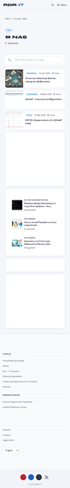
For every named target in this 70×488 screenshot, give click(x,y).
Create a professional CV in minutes (20, 381)
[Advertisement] (34, 160)
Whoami (7, 429)
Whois (6, 366)
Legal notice (8, 440)
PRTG (29, 115)
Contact (6, 435)
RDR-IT (13, 5)
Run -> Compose (11, 371)
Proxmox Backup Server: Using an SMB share (40, 80)
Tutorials (17, 19)
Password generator (12, 376)
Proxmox (31, 73)
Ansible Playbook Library (15, 407)
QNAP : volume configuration (43, 99)
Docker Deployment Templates (17, 401)
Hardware (32, 94)
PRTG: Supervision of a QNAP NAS (43, 122)
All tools (7, 386)
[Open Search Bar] (53, 5)
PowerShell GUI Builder (14, 360)
